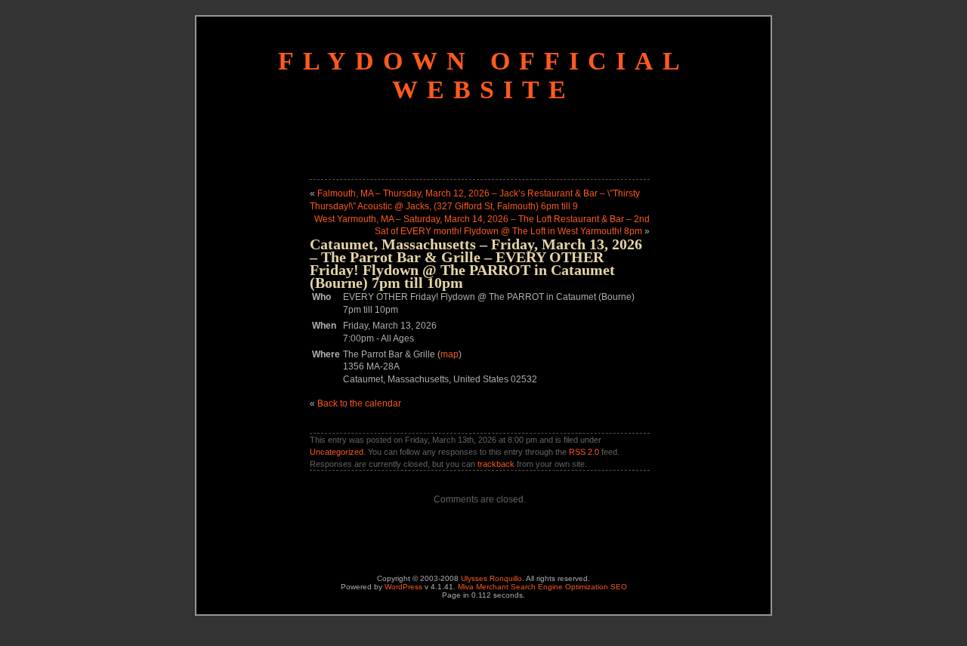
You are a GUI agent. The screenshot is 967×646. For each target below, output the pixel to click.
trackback (495, 463)
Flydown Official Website (483, 75)
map (449, 354)
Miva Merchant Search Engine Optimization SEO (542, 587)
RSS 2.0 (584, 451)
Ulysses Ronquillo (491, 578)
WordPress (403, 587)
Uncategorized (336, 451)
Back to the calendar (359, 403)
